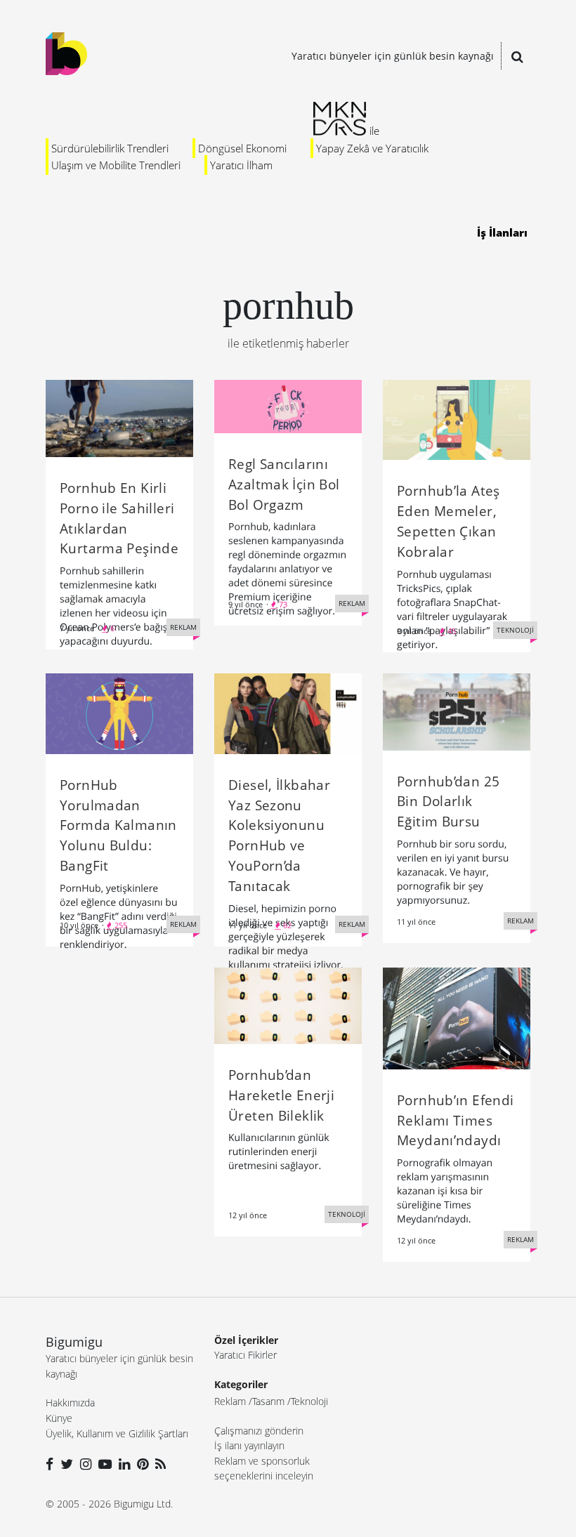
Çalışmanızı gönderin (258, 1430)
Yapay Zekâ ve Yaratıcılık (372, 148)
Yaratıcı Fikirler (245, 1354)
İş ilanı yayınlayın (249, 1445)
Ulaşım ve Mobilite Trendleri (116, 165)
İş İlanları (502, 232)
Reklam (230, 1401)
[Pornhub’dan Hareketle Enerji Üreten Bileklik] (288, 1004)
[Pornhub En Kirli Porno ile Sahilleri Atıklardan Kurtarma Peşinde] (119, 417)
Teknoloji (309, 1401)
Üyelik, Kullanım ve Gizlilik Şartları (117, 1433)
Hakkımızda (70, 1402)
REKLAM (183, 627)
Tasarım (268, 1401)
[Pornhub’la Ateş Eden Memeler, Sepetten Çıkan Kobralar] (456, 419)
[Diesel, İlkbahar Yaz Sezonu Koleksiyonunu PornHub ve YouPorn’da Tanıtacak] (288, 712)
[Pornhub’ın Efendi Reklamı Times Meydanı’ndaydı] (456, 1017)
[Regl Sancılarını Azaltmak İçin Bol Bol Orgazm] (288, 405)
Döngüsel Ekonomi (242, 148)
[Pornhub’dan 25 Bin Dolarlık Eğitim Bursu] (456, 710)
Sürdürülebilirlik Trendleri (110, 148)
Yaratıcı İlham (241, 165)
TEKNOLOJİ (515, 630)
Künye (59, 1418)
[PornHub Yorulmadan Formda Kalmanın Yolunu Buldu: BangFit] (119, 712)
